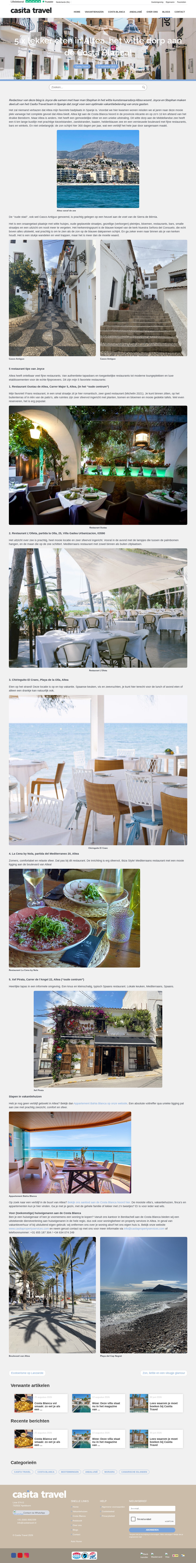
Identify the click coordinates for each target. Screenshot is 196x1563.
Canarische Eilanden (134, 1472)
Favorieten (181, 2)
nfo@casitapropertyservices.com (144, 1228)
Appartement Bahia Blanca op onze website (100, 1103)
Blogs (166, 12)
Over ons (152, 12)
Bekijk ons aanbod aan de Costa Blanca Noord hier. (99, 1202)
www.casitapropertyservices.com (29, 1228)
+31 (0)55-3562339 (26, 1519)
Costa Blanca (116, 12)
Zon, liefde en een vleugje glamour (164, 1373)
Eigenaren (170, 2)
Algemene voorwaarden (113, 1507)
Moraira (109, 1472)
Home (77, 12)
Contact (180, 12)
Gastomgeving (157, 2)
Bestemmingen (70, 1472)
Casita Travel (22, 1472)
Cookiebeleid (108, 1511)
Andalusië (136, 12)
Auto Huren (76, 1541)
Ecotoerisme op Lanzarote (27, 1373)
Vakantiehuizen (94, 12)
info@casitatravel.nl (26, 1523)
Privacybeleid (108, 1516)
